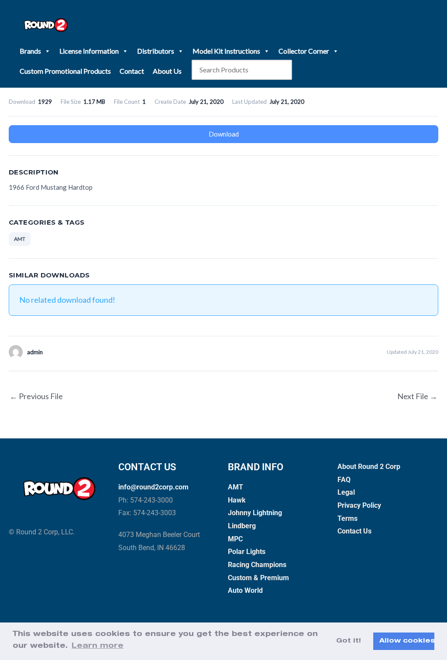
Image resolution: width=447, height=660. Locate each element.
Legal (346, 492)
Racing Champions (257, 565)
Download (224, 134)
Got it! (348, 641)
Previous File (36, 396)
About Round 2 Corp (368, 466)
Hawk (237, 500)
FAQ (344, 479)
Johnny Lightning (255, 513)
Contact (132, 71)
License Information (89, 51)
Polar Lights (246, 551)
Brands (30, 51)
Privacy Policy (359, 505)
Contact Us (354, 531)
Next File (417, 396)
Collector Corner (304, 51)
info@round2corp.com (153, 487)
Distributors (155, 51)
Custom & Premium (258, 578)
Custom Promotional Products (65, 71)
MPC (235, 539)
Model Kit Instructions (226, 51)
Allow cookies (406, 641)
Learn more (98, 646)
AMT (19, 239)
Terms (347, 518)
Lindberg (242, 526)
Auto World (245, 590)
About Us (167, 71)
